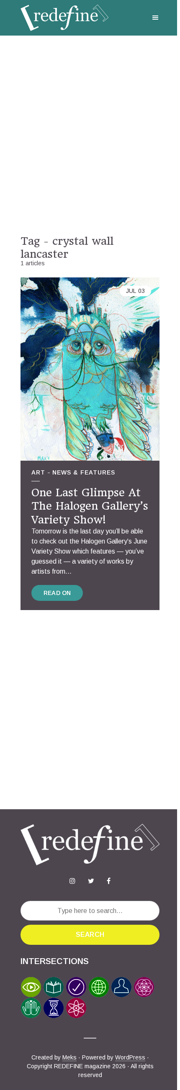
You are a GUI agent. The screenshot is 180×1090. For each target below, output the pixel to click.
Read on (57, 593)
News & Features (83, 472)
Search (90, 934)
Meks (69, 1057)
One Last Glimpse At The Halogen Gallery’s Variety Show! (89, 506)
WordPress (130, 1057)
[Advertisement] (90, 135)
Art (38, 472)
